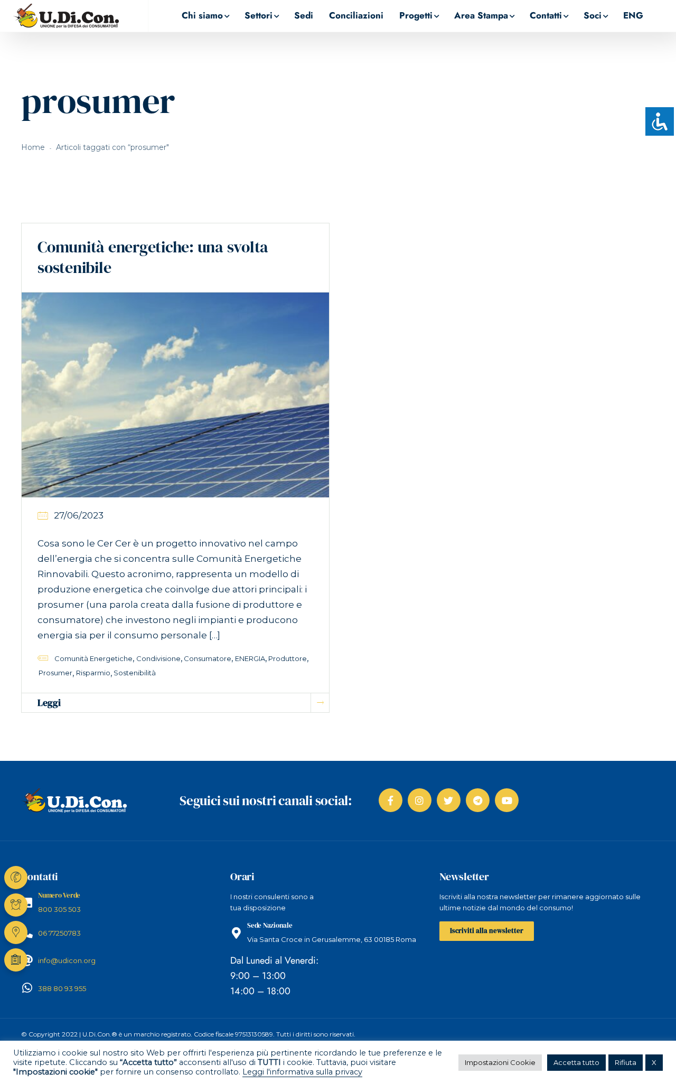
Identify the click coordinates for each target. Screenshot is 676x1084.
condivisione (158, 658)
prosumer (55, 672)
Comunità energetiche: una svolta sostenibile (152, 257)
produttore (287, 658)
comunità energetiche (93, 658)
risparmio (93, 672)
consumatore (207, 658)
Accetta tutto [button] (576, 1062)
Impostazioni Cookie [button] (500, 1062)
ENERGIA (250, 658)
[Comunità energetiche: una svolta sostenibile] (175, 394)
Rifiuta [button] (625, 1062)
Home (33, 147)
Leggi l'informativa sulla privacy (302, 1072)
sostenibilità (135, 672)
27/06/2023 (79, 515)
